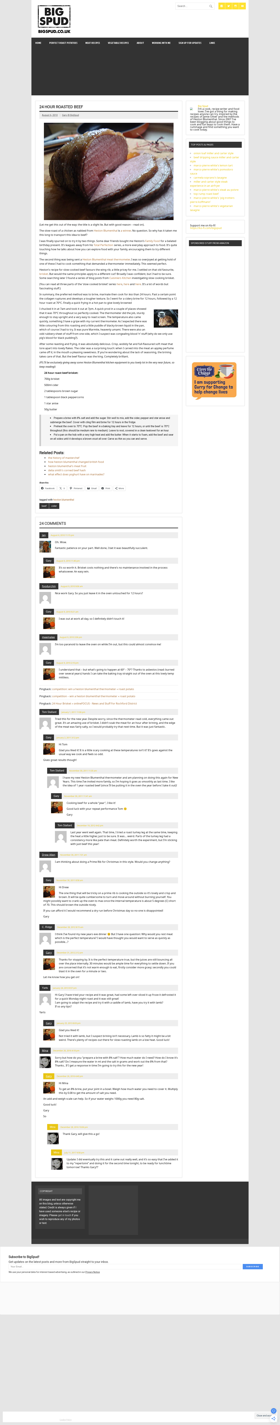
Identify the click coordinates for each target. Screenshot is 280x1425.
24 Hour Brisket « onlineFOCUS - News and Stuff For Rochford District (94, 703)
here (119, 284)
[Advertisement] (140, 72)
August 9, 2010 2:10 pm (67, 662)
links (212, 43)
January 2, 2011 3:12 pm (67, 737)
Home (38, 43)
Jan (44, 535)
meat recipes (92, 43)
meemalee (48, 637)
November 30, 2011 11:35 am (83, 770)
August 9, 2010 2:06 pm (71, 637)
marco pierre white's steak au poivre (216, 190)
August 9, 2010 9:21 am (67, 611)
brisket (43, 274)
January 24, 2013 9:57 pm (65, 987)
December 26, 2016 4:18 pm (66, 1050)
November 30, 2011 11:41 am (78, 796)
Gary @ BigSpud (70, 115)
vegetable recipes (118, 43)
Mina (45, 1050)
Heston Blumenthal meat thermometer (106, 259)
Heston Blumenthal (105, 230)
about (140, 43)
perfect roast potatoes (63, 43)
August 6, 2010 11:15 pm (62, 535)
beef (44, 505)
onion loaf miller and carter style (213, 153)
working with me (161, 43)
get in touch (64, 1215)
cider (54, 505)
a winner (126, 230)
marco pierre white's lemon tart (213, 165)
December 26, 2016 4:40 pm (70, 1076)
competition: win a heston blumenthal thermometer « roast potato (93, 689)
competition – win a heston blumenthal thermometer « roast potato (93, 696)
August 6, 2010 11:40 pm (68, 560)
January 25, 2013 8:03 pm (69, 1023)
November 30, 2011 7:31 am (73, 854)
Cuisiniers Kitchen (120, 278)
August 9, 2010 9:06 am (72, 586)
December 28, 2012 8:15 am (70, 927)
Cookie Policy (66, 1420)
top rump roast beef (206, 194)
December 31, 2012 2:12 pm (70, 952)
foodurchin (49, 586)
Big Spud (203, 106)
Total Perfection (103, 245)
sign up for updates (190, 43)
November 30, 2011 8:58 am (69, 880)
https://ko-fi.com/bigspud (206, 228)
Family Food (152, 241)
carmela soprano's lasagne (210, 177)
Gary (49, 952)
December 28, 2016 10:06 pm (74, 1127)
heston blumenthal (63, 499)
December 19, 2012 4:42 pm (90, 825)
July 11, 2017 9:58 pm (74, 1152)
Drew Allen (48, 855)
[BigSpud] (54, 3)
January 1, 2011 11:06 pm (73, 712)
